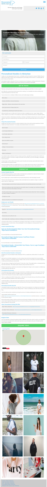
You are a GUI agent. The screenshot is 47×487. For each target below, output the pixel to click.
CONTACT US (23, 169)
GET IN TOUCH (23, 85)
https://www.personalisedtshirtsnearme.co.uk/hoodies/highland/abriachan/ (16, 314)
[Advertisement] (23, 20)
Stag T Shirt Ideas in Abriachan (8, 481)
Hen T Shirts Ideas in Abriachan (8, 483)
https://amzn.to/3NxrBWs (9, 238)
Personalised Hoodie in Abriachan (8, 484)
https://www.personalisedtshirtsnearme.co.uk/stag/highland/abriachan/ (20, 209)
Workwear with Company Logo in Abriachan (10, 485)
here (21, 234)
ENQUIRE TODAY (23, 325)
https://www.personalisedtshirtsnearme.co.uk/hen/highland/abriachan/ (17, 295)
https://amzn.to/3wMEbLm (9, 230)
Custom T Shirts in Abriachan (7, 480)
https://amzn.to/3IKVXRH (9, 246)
